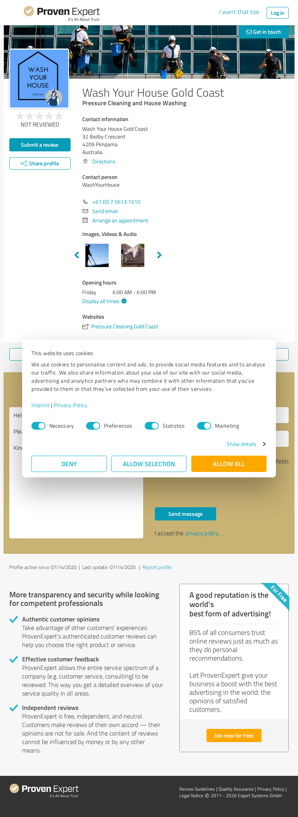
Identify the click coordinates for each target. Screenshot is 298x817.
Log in (277, 12)
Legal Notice (191, 795)
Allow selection (149, 463)
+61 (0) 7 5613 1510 (116, 201)
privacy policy (201, 533)
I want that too (239, 11)
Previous (76, 255)
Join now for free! (234, 735)
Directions (104, 161)
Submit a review (40, 144)
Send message (185, 513)
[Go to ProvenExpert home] (62, 15)
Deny (69, 463)
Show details (241, 444)
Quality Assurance (236, 789)
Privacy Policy (70, 405)
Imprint (40, 405)
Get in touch (266, 31)
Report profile (157, 567)
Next (159, 255)
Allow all (229, 463)
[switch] (93, 426)
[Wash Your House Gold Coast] (39, 78)
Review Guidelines (197, 789)
